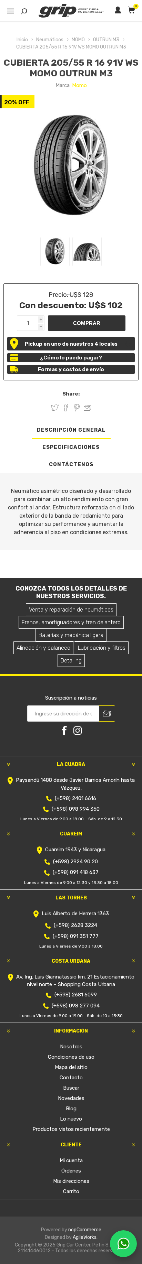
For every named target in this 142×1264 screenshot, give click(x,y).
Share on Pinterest (76, 407)
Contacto (71, 1077)
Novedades (71, 1098)
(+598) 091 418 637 (76, 872)
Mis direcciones (71, 1181)
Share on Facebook (66, 407)
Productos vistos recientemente (71, 1129)
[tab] (71, 430)
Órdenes (71, 1171)
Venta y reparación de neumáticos (71, 609)
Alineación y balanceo (43, 648)
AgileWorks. (85, 1237)
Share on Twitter (55, 407)
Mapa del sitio (71, 1067)
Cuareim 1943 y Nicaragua (75, 850)
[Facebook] (64, 730)
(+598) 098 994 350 (76, 809)
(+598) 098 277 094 (76, 1006)
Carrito (71, 1191)
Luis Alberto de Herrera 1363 (75, 913)
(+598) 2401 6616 (75, 798)
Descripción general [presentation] (71, 430)
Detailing (71, 660)
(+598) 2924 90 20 (75, 861)
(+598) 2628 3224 (75, 925)
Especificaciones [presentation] (71, 447)
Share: (71, 394)
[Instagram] (77, 730)
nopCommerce (84, 1230)
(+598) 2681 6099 (75, 995)
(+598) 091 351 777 (76, 936)
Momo (79, 85)
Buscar (71, 1088)
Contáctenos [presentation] (71, 464)
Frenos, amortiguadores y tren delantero (71, 622)
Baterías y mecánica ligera (71, 635)
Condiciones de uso (71, 1057)
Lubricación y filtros (101, 648)
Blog (71, 1108)
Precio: (58, 295)
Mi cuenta (71, 1160)
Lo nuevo (71, 1119)
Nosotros (71, 1047)
